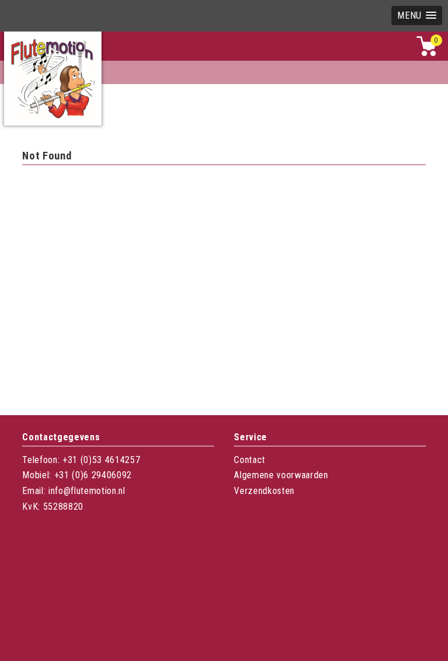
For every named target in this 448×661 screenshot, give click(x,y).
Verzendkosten (264, 490)
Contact (249, 459)
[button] (416, 15)
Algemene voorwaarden (281, 475)
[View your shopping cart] (426, 53)
